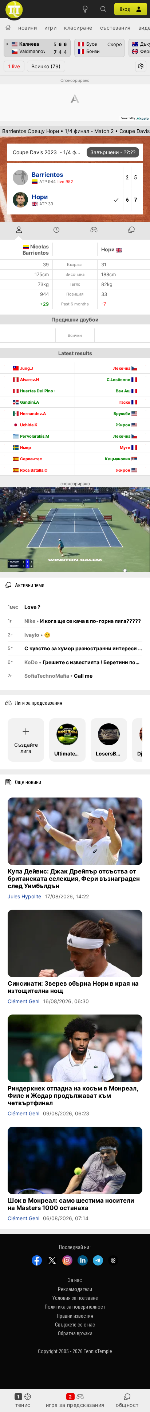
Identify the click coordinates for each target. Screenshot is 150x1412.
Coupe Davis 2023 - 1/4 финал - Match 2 (48, 152)
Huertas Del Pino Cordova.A (47, 390)
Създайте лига (26, 748)
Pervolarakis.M (34, 436)
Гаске (125, 402)
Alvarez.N (29, 379)
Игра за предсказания (75, 1405)
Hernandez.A (33, 413)
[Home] (8, 27)
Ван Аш (123, 390)
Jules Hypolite (24, 896)
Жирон (123, 424)
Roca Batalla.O (34, 470)
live (14, 66)
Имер (25, 447)
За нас (75, 1280)
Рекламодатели (75, 1289)
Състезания (115, 27)
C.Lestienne (119, 379)
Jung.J (26, 368)
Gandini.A (29, 402)
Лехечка (122, 368)
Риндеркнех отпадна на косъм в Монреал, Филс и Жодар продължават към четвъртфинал (73, 1096)
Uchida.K (29, 424)
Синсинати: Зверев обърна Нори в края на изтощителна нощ (73, 987)
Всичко (45, 66)
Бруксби (122, 413)
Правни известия (75, 1316)
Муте (125, 447)
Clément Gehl (23, 1001)
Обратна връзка (75, 1334)
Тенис (23, 1405)
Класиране (78, 27)
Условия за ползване (75, 1298)
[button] (103, 9)
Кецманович (118, 458)
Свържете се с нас (75, 1325)
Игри (50, 27)
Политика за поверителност (75, 1307)
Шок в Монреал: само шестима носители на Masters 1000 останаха (71, 1204)
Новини (27, 27)
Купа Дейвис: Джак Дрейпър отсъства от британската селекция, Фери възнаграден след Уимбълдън (74, 879)
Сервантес (31, 458)
